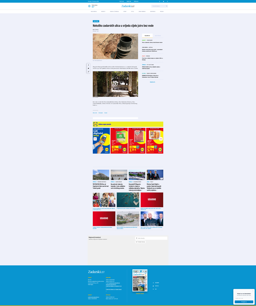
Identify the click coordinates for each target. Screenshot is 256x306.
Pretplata (121, 1)
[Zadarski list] (128, 6)
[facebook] (159, 1)
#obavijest (101, 112)
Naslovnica (94, 11)
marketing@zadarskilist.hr (114, 283)
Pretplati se (244, 301)
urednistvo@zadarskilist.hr (93, 297)
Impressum (136, 1)
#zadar (105, 112)
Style (132, 11)
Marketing (129, 1)
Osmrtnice (152, 11)
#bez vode (95, 112)
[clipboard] (88, 71)
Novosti (103, 11)
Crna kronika (142, 11)
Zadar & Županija (114, 11)
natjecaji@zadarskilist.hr (111, 284)
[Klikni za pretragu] (166, 6)
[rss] (167, 1)
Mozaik (162, 11)
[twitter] (163, 1)
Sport (124, 11)
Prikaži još (152, 82)
